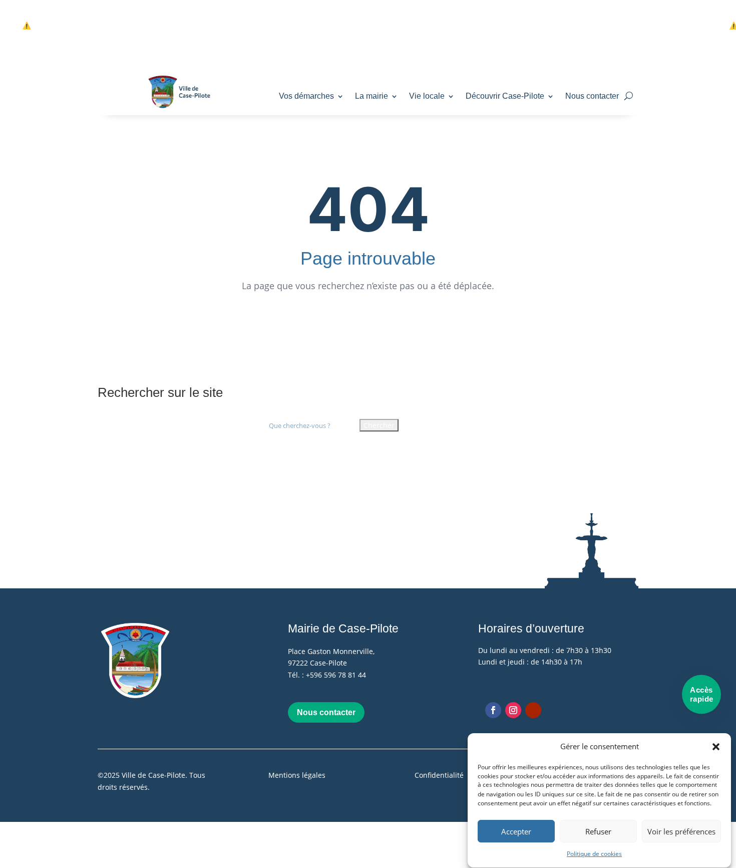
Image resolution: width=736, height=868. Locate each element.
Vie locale (427, 96)
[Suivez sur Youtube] (533, 710)
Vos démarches (306, 96)
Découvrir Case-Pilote (505, 96)
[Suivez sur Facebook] (493, 710)
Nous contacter (592, 96)
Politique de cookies (594, 854)
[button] (716, 747)
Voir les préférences (681, 832)
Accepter (516, 832)
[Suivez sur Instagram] (513, 710)
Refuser (598, 832)
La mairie (371, 96)
